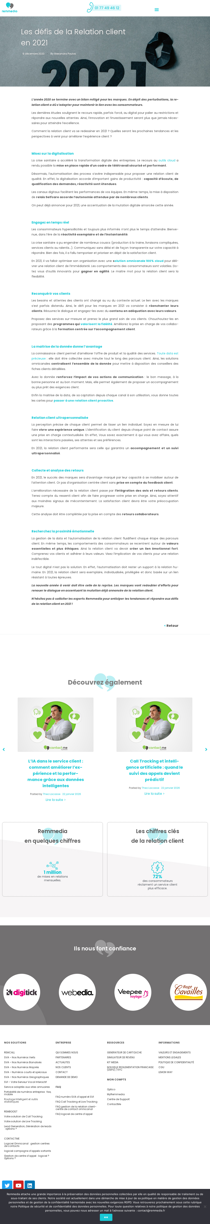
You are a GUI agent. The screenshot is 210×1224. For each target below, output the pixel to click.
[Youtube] (18, 1186)
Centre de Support (118, 1099)
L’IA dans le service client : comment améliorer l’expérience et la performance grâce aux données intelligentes (55, 773)
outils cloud (167, 160)
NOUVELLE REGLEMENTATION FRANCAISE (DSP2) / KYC (130, 1068)
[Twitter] (7, 1186)
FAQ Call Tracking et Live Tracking (76, 1101)
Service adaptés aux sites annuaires (27, 1087)
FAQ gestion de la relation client (75, 1106)
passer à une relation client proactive (83, 400)
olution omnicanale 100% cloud (138, 261)
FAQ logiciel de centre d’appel (74, 1114)
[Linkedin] (30, 1186)
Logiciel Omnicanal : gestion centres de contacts (27, 1145)
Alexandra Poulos (65, 53)
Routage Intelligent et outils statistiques (21, 1100)
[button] (156, 9)
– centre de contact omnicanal (76, 1108)
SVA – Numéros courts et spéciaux (25, 1072)
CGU (161, 1067)
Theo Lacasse (51, 794)
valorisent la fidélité (96, 324)
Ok (106, 1217)
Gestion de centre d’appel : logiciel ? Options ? (26, 1157)
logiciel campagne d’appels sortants (27, 1151)
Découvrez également (105, 682)
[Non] (205, 1207)
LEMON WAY (165, 1072)
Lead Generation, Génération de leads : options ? (27, 1127)
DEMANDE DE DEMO (67, 1077)
